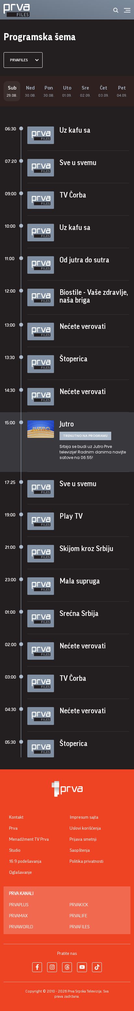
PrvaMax (18, 916)
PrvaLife (78, 916)
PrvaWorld (21, 927)
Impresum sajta (84, 817)
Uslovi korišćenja (85, 828)
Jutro (67, 424)
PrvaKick (79, 905)
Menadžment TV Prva (29, 839)
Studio (14, 850)
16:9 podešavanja (25, 861)
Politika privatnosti (86, 861)
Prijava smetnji (83, 839)
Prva (13, 828)
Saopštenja (80, 850)
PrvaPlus (18, 905)
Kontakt (16, 817)
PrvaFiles (79, 927)
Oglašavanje (20, 872)
